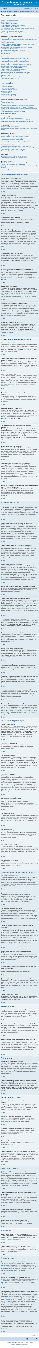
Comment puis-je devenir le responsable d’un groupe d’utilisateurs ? (17, 107)
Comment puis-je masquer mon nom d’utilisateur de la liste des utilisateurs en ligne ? (19, 40)
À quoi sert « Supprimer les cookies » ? (10, 32)
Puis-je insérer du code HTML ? (8, 85)
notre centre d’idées (6, 1282)
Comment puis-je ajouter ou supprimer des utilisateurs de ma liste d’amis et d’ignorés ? (19, 129)
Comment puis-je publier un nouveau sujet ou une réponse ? (15, 58)
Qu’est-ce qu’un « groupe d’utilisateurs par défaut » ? (13, 111)
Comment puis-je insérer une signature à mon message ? (15, 61)
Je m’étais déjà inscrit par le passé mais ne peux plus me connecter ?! (18, 28)
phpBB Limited (5, 1265)
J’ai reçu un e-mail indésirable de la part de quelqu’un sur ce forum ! (17, 121)
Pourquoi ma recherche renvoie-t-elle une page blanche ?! (15, 138)
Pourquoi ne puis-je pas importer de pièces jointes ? (13, 69)
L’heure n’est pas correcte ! (7, 42)
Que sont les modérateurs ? (7, 102)
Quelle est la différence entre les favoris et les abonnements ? (16, 146)
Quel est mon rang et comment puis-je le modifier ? (13, 50)
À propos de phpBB (12, 1270)
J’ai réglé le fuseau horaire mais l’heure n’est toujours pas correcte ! (17, 44)
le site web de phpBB (6, 418)
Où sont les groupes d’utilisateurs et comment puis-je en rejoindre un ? (18, 105)
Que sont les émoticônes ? (7, 86)
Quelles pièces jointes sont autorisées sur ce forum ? (14, 156)
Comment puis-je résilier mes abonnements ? (12, 150)
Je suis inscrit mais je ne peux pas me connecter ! (13, 25)
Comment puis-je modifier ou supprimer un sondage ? (14, 66)
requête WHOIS (7, 1299)
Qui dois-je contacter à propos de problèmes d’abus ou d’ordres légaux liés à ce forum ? (19, 166)
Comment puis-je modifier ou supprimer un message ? (14, 60)
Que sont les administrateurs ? (8, 101)
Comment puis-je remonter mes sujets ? (10, 78)
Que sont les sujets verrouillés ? (8, 94)
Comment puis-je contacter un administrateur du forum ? (14, 169)
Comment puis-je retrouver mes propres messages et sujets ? (16, 141)
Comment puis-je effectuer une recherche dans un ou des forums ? (17, 135)
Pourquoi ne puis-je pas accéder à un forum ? (12, 67)
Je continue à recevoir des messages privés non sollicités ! (15, 119)
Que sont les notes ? (6, 92)
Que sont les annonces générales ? (9, 89)
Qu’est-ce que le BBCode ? (7, 83)
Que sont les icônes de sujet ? (8, 95)
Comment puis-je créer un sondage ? (10, 63)
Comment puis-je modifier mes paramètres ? (11, 38)
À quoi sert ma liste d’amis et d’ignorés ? (10, 126)
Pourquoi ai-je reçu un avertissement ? (10, 70)
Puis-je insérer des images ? (8, 88)
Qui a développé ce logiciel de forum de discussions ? (14, 162)
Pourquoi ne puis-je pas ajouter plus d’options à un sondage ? (16, 64)
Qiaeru (26, 1344)
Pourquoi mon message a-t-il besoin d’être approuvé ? (14, 76)
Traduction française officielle (17, 1344)
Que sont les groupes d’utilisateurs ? (10, 104)
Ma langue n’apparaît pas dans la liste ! (10, 45)
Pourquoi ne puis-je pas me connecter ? (10, 26)
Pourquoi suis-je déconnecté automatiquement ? (12, 31)
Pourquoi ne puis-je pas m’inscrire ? (9, 23)
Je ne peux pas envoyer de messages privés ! (12, 118)
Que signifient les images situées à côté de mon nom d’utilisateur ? (17, 47)
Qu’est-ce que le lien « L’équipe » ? (9, 113)
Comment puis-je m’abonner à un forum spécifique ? (13, 149)
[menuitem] (5, 8)
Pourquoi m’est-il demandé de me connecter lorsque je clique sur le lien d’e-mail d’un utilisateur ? (19, 52)
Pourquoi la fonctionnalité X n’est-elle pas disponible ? (14, 164)
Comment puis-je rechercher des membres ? (12, 139)
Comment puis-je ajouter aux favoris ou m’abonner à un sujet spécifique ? (18, 147)
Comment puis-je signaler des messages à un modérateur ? (15, 72)
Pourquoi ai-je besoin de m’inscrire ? (9, 20)
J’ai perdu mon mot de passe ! (8, 29)
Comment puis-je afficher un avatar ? (10, 48)
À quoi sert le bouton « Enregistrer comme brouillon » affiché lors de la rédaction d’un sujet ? (18, 74)
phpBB (14, 1342)
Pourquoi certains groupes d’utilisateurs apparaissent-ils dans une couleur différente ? (19, 109)
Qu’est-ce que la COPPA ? (7, 22)
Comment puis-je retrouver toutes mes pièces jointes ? (14, 157)
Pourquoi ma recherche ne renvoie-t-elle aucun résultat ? (14, 136)
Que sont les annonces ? (7, 91)
